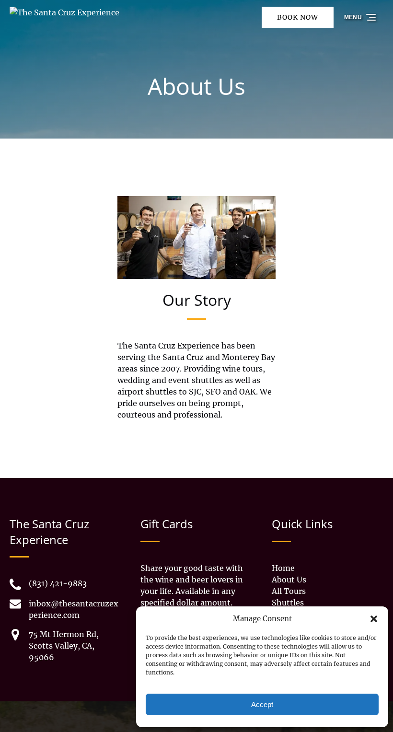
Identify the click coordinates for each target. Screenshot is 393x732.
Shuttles (288, 602)
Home (283, 568)
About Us (289, 579)
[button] (374, 619)
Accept (262, 704)
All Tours (289, 591)
